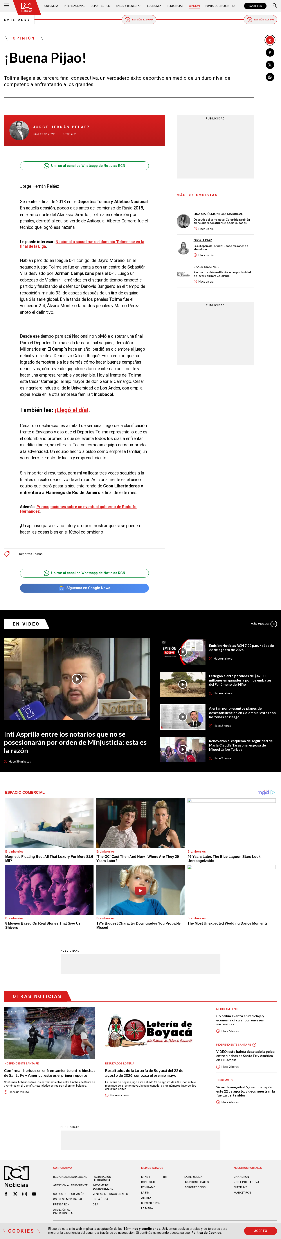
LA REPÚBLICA (193, 1176)
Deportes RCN (100, 5)
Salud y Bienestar (128, 5)
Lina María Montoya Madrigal (218, 214)
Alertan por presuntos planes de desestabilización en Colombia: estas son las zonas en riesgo (242, 712)
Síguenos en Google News (88, 588)
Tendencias (175, 5)
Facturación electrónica (102, 1178)
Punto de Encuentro (220, 5)
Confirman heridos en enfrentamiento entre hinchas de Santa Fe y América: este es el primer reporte (49, 1072)
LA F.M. (145, 1192)
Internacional (74, 5)
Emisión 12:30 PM (142, 19)
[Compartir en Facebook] (270, 52)
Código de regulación (69, 1194)
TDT (165, 1176)
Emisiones (17, 19)
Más (259, 624)
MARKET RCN (242, 1192)
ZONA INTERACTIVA (246, 1182)
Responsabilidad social (70, 1176)
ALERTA (146, 1197)
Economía (154, 5)
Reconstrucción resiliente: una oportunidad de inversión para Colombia (222, 274)
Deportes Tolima (31, 554)
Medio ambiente (227, 1009)
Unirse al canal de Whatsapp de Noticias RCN (88, 166)
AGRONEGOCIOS (194, 1187)
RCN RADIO (148, 1187)
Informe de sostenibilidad (103, 1187)
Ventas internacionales (110, 1194)
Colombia (51, 5)
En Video (26, 624)
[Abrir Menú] (6, 6)
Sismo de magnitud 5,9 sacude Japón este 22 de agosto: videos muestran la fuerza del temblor (245, 1091)
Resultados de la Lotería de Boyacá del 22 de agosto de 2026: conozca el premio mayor (144, 1072)
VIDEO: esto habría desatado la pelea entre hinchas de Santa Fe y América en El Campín (245, 1056)
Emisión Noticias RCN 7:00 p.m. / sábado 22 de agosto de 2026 (241, 647)
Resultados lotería (119, 1063)
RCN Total (148, 1182)
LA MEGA (147, 1208)
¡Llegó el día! (71, 410)
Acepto (260, 1231)
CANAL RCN (255, 5)
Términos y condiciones (141, 1228)
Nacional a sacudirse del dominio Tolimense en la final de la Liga (82, 244)
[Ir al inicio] (27, 7)
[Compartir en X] (270, 65)
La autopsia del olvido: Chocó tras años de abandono (221, 247)
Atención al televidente (70, 1185)
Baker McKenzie (206, 266)
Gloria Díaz (203, 240)
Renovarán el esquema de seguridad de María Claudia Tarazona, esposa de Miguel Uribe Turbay (241, 745)
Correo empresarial (68, 1199)
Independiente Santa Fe (21, 1063)
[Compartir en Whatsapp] (270, 77)
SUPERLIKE (240, 1187)
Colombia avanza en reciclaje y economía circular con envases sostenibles (240, 1020)
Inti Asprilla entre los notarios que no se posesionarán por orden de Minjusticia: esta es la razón (75, 742)
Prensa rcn (61, 1204)
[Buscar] (275, 6)
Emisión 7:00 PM (264, 19)
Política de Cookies (206, 1232)
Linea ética (100, 1199)
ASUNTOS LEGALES (196, 1182)
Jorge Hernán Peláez (62, 127)
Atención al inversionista (63, 1211)
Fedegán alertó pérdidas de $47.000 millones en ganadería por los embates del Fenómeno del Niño (240, 680)
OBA (95, 1204)
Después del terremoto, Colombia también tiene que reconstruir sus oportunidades (222, 221)
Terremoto (224, 1080)
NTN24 (145, 1176)
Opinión (194, 5)
